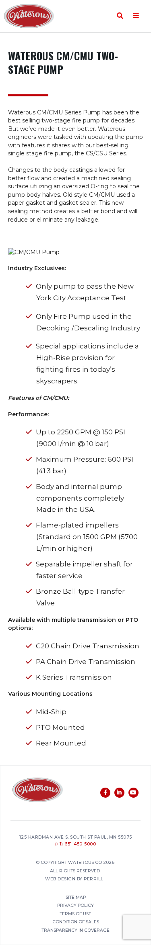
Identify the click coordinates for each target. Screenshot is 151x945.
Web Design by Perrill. (74, 879)
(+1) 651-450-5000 (75, 844)
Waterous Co (29, 16)
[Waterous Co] (37, 791)
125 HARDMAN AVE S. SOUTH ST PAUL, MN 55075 (75, 837)
